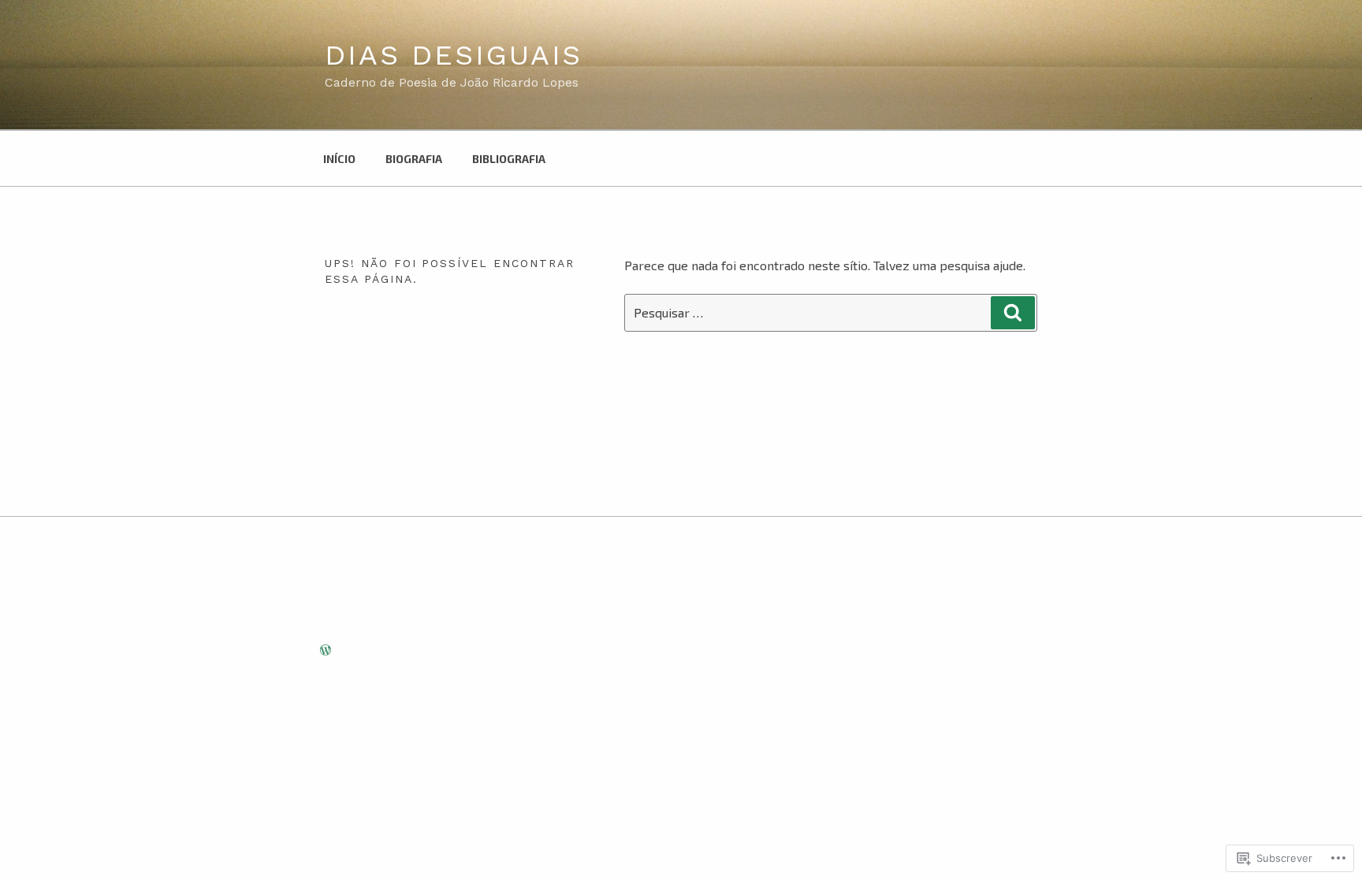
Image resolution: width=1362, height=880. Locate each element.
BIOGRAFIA (413, 158)
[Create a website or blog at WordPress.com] (325, 650)
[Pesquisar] (1013, 312)
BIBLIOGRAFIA (508, 158)
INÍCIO (339, 158)
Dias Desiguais (453, 55)
